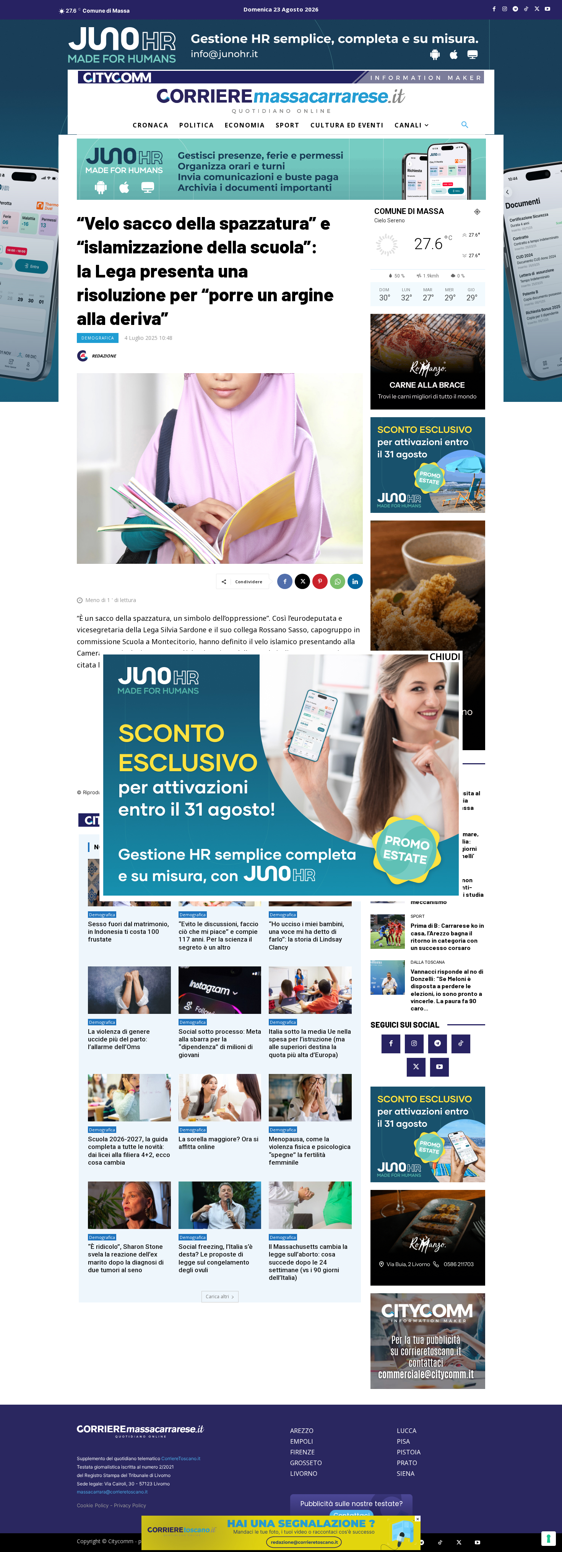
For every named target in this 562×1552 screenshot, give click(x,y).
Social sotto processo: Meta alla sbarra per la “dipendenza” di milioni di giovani (220, 1043)
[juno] (281, 893)
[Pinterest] (320, 581)
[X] (536, 9)
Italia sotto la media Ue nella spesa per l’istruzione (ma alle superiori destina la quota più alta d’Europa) (310, 1043)
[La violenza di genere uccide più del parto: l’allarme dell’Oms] (129, 989)
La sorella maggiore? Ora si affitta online (218, 1143)
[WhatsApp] (337, 581)
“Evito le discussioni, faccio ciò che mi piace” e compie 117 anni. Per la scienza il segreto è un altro (218, 935)
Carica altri (217, 1296)
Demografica (97, 338)
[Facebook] (494, 9)
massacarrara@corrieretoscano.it (112, 1492)
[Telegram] (515, 9)
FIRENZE (302, 1452)
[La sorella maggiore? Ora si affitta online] (220, 1097)
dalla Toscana (428, 962)
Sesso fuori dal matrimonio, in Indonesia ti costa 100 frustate (128, 931)
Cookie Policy (93, 1505)
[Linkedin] (355, 581)
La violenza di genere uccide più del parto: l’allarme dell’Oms (119, 1039)
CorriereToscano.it (180, 1458)
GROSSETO (306, 1463)
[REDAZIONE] (84, 356)
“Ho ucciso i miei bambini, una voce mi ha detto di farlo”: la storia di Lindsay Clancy (306, 935)
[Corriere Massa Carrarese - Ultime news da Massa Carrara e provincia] (281, 101)
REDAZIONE (104, 356)
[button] (465, 125)
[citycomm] (281, 1548)
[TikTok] (526, 9)
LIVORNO (303, 1473)
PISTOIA (409, 1452)
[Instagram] (504, 9)
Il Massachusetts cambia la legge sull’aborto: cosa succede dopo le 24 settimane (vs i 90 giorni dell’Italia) (308, 1262)
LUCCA (406, 1430)
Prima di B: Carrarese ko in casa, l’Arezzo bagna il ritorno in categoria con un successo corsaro (447, 936)
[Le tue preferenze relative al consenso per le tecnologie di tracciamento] (548, 1538)
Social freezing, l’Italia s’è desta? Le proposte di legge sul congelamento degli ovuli (216, 1258)
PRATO (407, 1463)
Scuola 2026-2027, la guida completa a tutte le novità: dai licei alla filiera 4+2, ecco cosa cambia (129, 1150)
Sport (418, 916)
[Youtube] (547, 9)
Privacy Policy (130, 1505)
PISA (403, 1441)
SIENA (405, 1473)
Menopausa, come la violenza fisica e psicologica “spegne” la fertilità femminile (310, 1150)
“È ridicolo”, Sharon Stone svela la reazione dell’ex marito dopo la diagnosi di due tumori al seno (126, 1258)
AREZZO (301, 1430)
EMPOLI (301, 1441)
